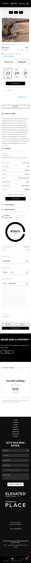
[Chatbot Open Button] (26, 558)
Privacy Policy (6, 561)
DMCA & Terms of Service (17, 561)
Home (15, 420)
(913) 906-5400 (17, 528)
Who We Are (15, 434)
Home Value (15, 431)
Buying (15, 424)
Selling (15, 427)
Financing (15, 429)
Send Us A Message (15, 484)
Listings (15, 422)
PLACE (18, 542)
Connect (15, 436)
